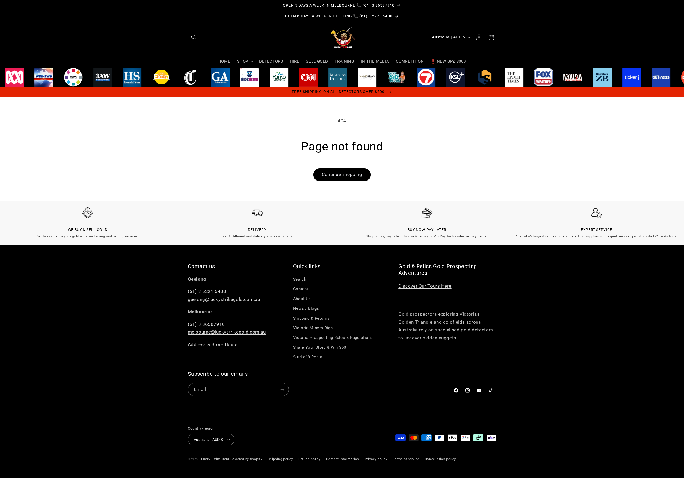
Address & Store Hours (213, 344)
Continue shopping (342, 174)
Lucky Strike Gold (215, 459)
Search (299, 279)
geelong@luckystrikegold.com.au (224, 299)
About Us (302, 298)
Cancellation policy (440, 459)
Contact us (201, 266)
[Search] (194, 37)
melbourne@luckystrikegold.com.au (227, 332)
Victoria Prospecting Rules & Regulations (333, 337)
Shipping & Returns (311, 318)
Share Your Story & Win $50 (319, 347)
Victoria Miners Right (313, 328)
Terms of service (406, 459)
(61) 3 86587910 (206, 324)
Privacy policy (376, 459)
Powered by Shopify (246, 459)
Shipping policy (280, 459)
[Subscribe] (282, 389)
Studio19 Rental (308, 357)
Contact (300, 289)
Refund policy (309, 459)
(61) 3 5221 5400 (207, 291)
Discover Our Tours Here (425, 286)
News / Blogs (306, 308)
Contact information (342, 459)
